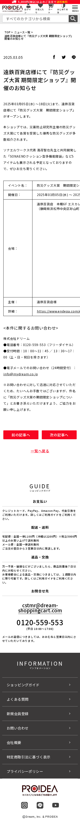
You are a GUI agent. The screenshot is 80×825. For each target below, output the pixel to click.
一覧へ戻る (40, 450)
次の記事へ (59, 434)
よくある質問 (17, 699)
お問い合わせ (17, 728)
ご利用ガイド (44, 578)
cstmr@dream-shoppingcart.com (40, 607)
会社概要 (14, 742)
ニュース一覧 (22, 32)
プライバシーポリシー (25, 771)
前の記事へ (21, 434)
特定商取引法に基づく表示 (28, 757)
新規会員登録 (17, 713)
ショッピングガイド (23, 684)
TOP (7, 32)
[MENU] (75, 7)
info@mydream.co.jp (20, 374)
